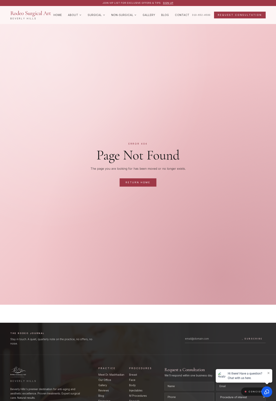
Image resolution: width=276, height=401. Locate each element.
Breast (133, 374)
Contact (182, 15)
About (73, 15)
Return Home (138, 182)
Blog (165, 15)
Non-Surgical (122, 15)
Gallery (149, 15)
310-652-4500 (201, 15)
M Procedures (138, 395)
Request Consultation (240, 15)
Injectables (136, 390)
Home (58, 15)
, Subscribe (252, 338)
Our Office (104, 379)
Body (132, 385)
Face (132, 379)
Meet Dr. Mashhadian (111, 374)
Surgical (95, 15)
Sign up (168, 3)
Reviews (103, 390)
